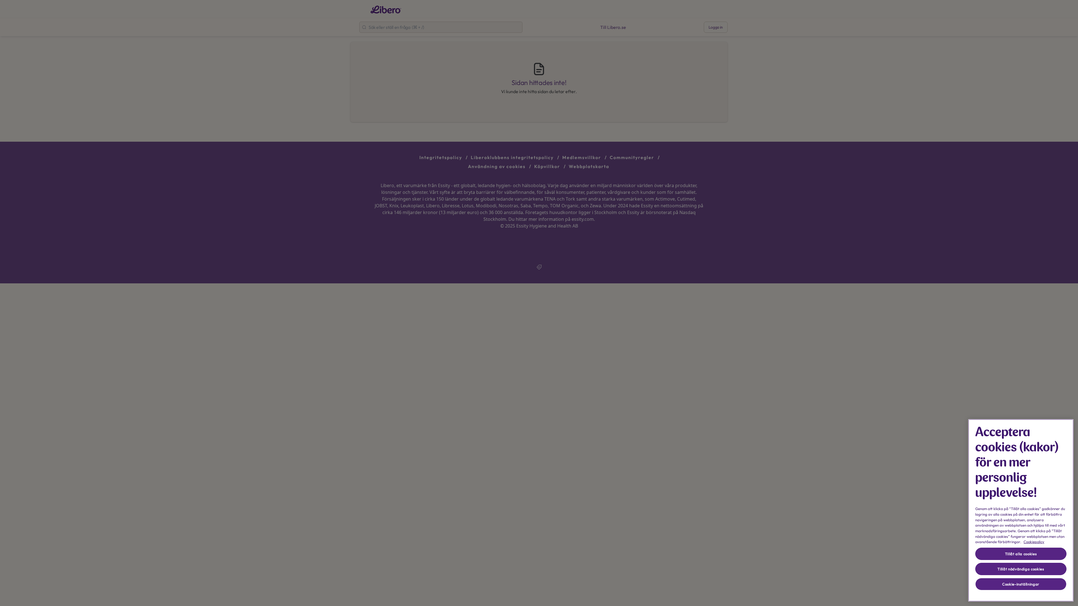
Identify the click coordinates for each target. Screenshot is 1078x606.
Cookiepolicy (1034, 542)
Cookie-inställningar (1021, 584)
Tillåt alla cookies (1021, 554)
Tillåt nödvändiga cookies (1020, 569)
